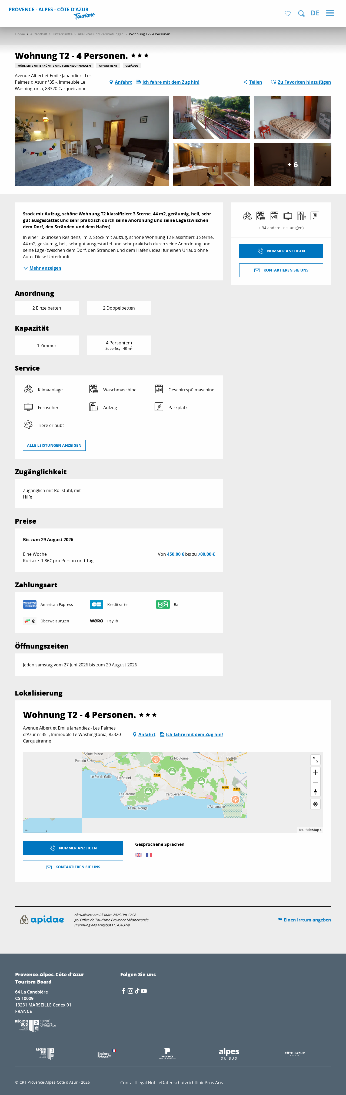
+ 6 (292, 164)
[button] (301, 13)
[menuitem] (53, 14)
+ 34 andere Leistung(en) (281, 227)
